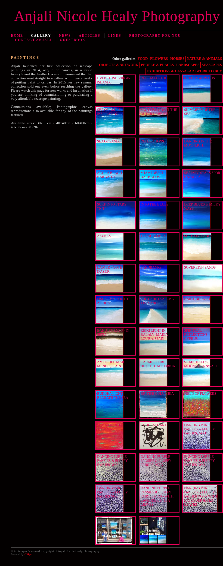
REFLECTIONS (152, 141)
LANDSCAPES (187, 65)
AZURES (104, 236)
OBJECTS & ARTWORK (118, 65)
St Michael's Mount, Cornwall (201, 364)
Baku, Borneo (197, 299)
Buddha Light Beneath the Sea (112, 396)
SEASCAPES (212, 65)
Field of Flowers (200, 394)
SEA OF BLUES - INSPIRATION (109, 112)
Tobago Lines (153, 236)
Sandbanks (151, 267)
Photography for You (155, 35)
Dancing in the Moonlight (198, 143)
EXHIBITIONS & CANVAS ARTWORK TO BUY (184, 71)
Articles (89, 35)
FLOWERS (159, 59)
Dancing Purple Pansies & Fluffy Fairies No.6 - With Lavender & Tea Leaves (157, 496)
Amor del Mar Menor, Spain (110, 364)
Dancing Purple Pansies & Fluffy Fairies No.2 (112, 461)
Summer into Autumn (109, 427)
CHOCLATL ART (153, 425)
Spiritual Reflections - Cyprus (196, 335)
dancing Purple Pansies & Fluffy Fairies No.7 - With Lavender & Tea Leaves (200, 496)
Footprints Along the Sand (157, 301)
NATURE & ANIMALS (204, 59)
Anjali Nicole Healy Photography (117, 16)
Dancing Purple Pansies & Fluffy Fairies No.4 (199, 461)
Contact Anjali (33, 40)
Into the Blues (154, 204)
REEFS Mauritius (199, 78)
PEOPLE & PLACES (157, 65)
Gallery (41, 35)
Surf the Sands (198, 236)
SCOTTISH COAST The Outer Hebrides (159, 112)
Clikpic (28, 554)
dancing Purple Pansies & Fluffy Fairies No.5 (112, 492)
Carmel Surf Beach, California (158, 364)
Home (17, 35)
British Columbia (157, 394)
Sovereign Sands (200, 267)
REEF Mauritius (155, 78)
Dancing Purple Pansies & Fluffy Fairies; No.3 (156, 461)
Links (114, 35)
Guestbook (72, 40)
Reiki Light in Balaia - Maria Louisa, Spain (154, 335)
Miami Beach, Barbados (153, 175)
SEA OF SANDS (108, 141)
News (65, 35)
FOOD (143, 59)
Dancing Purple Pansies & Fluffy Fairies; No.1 (199, 429)
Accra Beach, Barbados (110, 175)
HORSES (177, 59)
